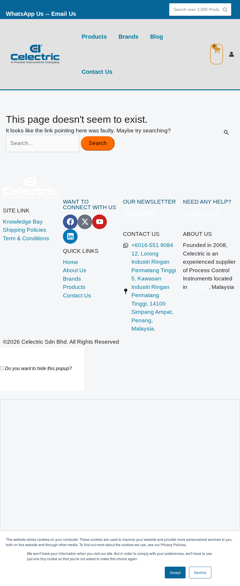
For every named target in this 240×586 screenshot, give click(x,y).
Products (94, 36)
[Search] (225, 10)
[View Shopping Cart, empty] (216, 54)
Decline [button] (200, 572)
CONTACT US (201, 213)
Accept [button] (175, 572)
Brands (128, 36)
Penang (199, 287)
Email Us (63, 14)
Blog (156, 36)
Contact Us (97, 72)
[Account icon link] (231, 54)
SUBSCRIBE (139, 213)
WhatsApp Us (25, 14)
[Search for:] (43, 143)
